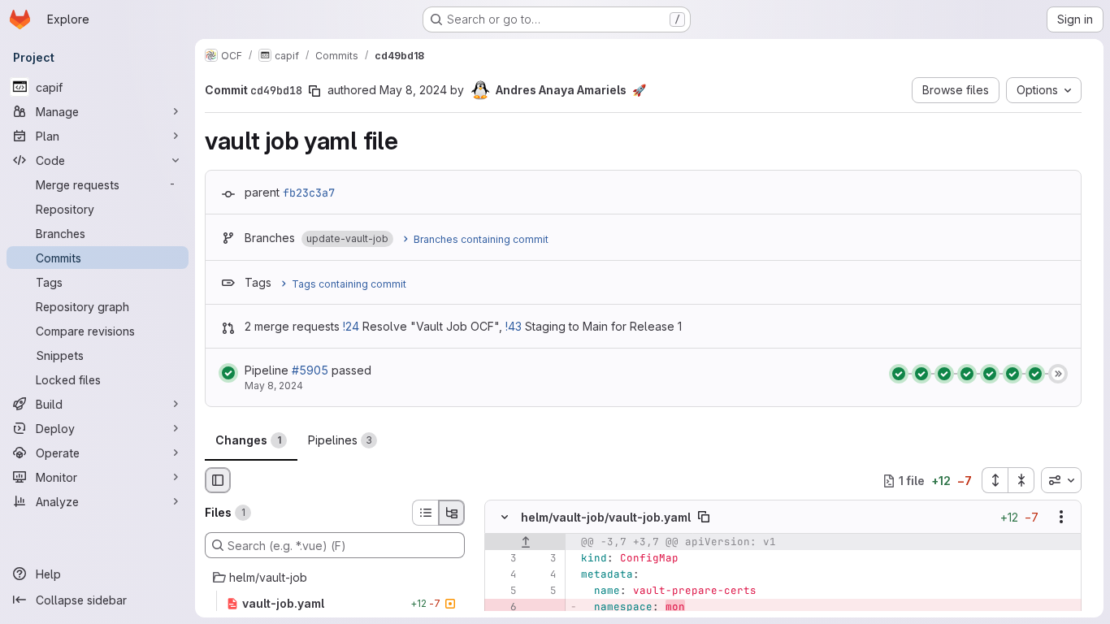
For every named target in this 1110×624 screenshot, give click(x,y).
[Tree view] (452, 513)
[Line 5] (503, 591)
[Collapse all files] (1021, 480)
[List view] (425, 513)
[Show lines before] (525, 543)
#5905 (310, 370)
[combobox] (1061, 480)
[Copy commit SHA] (314, 91)
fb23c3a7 (309, 192)
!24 (351, 326)
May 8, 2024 (413, 90)
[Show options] (1061, 517)
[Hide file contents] (504, 517)
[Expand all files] (995, 480)
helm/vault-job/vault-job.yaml (606, 517)
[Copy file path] (703, 517)
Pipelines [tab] (340, 440)
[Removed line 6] (503, 608)
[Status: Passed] (228, 373)
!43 (513, 326)
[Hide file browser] (218, 480)
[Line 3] (503, 559)
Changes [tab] (248, 440)
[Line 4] (503, 575)
